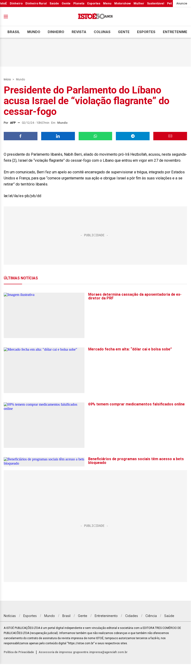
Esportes (93, 3)
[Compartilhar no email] (170, 136)
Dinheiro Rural (36, 3)
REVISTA (79, 32)
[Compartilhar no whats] (95, 136)
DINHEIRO (56, 32)
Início (7, 79)
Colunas (102, 32)
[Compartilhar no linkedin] (58, 136)
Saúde (54, 3)
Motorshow (122, 3)
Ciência (151, 616)
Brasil (13, 32)
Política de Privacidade (19, 652)
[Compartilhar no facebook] (20, 136)
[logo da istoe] (95, 16)
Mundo (33, 32)
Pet (169, 3)
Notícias (10, 616)
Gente (66, 3)
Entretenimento (106, 616)
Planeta (78, 3)
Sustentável (155, 3)
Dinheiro (16, 3)
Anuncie (181, 3)
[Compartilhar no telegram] (133, 136)
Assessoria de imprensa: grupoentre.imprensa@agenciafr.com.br (83, 652)
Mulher (139, 3)
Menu (107, 3)
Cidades (131, 616)
